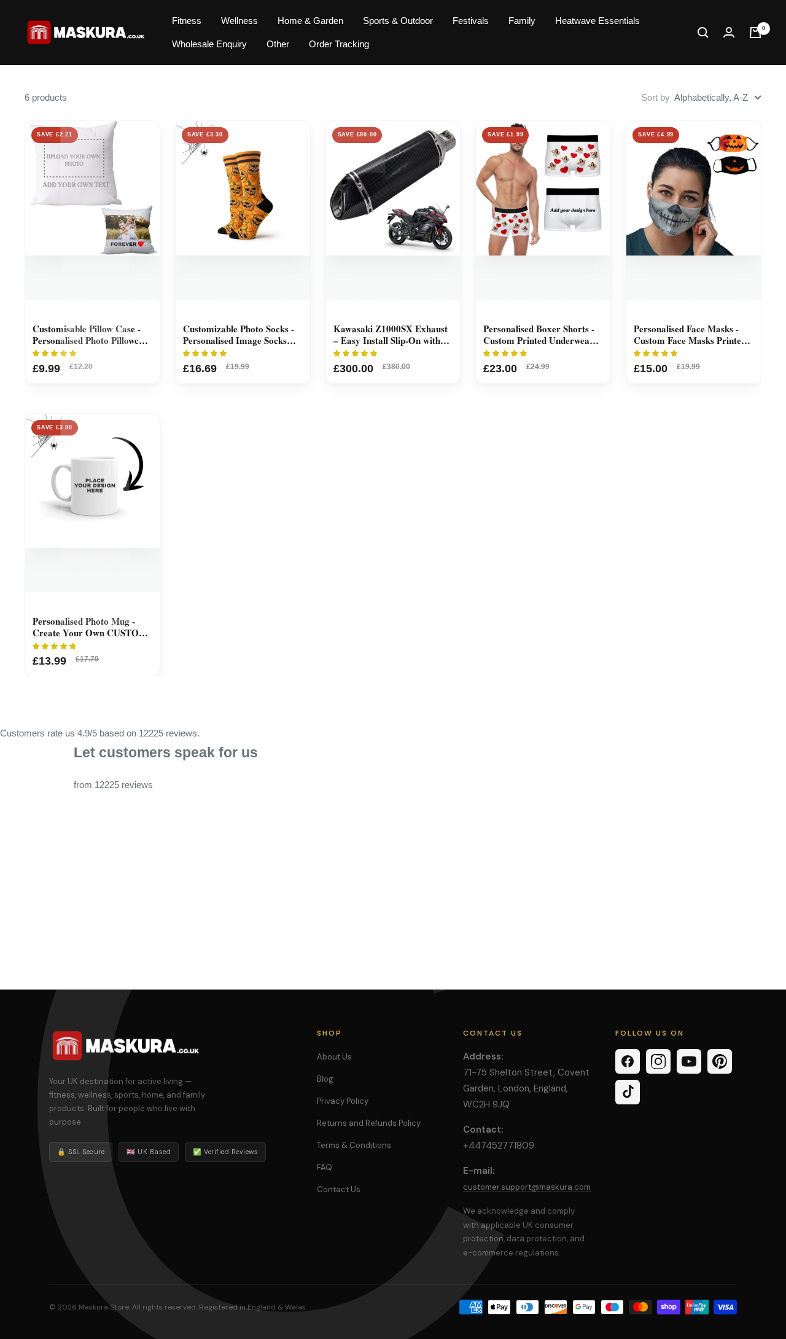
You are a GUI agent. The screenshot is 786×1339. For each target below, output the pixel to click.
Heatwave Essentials (597, 20)
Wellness (239, 20)
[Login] (728, 32)
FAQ (324, 1167)
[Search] (703, 32)
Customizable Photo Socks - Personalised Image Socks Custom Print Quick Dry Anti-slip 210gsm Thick (238, 334)
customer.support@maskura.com (527, 1187)
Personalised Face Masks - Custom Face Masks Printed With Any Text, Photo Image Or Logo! (691, 334)
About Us (334, 1057)
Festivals (471, 20)
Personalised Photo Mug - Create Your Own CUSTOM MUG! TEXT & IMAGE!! (90, 627)
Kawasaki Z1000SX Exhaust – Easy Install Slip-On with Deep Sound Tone (390, 334)
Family (521, 20)
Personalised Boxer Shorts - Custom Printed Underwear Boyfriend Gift (538, 334)
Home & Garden (310, 20)
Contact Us (338, 1189)
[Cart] (755, 32)
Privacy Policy (342, 1101)
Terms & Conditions (354, 1145)
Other (278, 44)
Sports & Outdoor (398, 20)
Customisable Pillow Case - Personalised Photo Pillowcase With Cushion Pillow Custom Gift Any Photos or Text (92, 334)
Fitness (186, 20)
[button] (55, 353)
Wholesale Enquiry (209, 44)
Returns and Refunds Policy (369, 1123)
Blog (325, 1079)
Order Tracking (339, 44)
